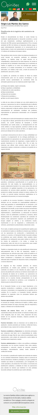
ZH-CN (30, 9)
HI (34, 9)
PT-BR (10, 9)
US (18, 9)
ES (14, 9)
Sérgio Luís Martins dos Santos (15, 24)
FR (22, 9)
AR (26, 9)
